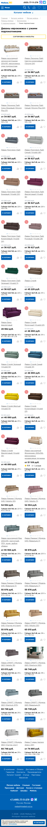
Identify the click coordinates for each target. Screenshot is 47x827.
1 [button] (7, 147)
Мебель (33, 791)
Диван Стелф (30, 280)
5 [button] (16, 147)
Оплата (20, 769)
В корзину (6, 82)
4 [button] (14, 147)
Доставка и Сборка (34, 769)
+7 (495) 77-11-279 (19, 800)
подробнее (12, 824)
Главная (4, 18)
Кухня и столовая (34, 788)
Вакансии (23, 778)
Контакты (21, 772)
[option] (11, 48)
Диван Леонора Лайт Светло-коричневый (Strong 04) (34, 61)
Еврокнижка (21, 21)
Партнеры (35, 775)
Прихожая (9, 788)
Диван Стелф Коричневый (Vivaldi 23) (34, 408)
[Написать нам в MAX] (40, 2)
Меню (7, 7)
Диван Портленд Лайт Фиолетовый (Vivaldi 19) (34, 194)
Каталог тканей (14, 775)
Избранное (39, 7)
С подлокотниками (8, 23)
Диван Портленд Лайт (11, 150)
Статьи (26, 775)
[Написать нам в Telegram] (44, 2)
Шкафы (23, 791)
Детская (20, 788)
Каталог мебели (17, 18)
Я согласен (39, 822)
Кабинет (14, 791)
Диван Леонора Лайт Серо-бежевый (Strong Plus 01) (11, 108)
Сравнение (34, 7)
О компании (9, 769)
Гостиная (36, 785)
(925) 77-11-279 (31, 2)
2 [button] (9, 147)
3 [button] (12, 147)
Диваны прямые (7, 21)
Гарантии (10, 772)
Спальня (26, 785)
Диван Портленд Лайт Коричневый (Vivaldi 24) (11, 239)
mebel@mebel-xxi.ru (23, 806)
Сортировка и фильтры (23, 36)
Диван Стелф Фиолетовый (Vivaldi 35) (10, 453)
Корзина (44, 7)
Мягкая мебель (32, 18)
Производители (34, 772)
